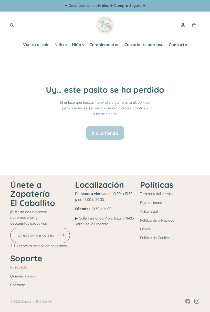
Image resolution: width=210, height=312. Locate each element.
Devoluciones (151, 202)
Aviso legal (149, 211)
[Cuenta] (182, 25)
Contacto (17, 285)
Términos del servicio (157, 193)
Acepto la (41, 246)
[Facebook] (188, 301)
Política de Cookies (155, 237)
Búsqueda (18, 267)
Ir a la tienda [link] (105, 133)
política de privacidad (50, 246)
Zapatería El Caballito (36, 301)
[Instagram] (197, 301)
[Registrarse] (62, 235)
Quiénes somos (23, 276)
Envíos (145, 229)
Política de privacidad (157, 220)
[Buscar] (11, 25)
